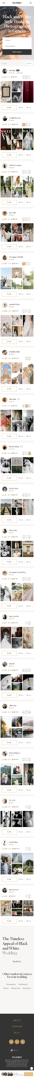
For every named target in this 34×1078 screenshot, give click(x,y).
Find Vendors (17, 52)
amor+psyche (14, 616)
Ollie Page (12, 705)
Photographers (23, 8)
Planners (6, 988)
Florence (13, 73)
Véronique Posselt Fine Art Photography (18, 572)
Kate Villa (12, 213)
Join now (28, 1074)
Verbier (12, 844)
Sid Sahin (12, 70)
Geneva (21, 73)
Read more (17, 961)
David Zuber (13, 842)
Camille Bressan (14, 118)
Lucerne (12, 449)
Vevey (12, 532)
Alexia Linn (13, 530)
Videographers (23, 984)
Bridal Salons (27, 988)
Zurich (12, 401)
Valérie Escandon (15, 165)
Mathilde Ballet (14, 352)
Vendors (13, 8)
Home (5, 8)
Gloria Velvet (13, 488)
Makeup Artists (15, 988)
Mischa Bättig (14, 447)
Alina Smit (12, 399)
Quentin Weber (14, 304)
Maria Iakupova (14, 753)
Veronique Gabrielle (16, 257)
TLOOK (12, 800)
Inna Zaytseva (14, 890)
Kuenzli (11, 664)
